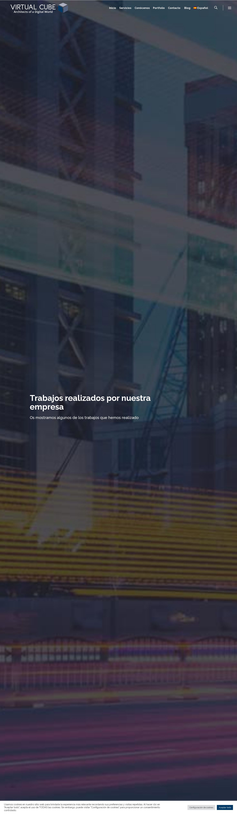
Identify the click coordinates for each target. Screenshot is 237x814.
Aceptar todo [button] (225, 807)
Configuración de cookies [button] (201, 807)
